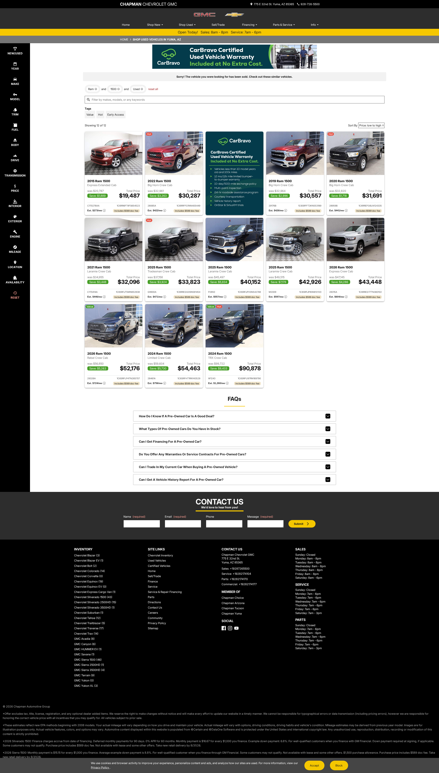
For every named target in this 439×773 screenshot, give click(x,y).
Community (155, 618)
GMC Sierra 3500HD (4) (89, 670)
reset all (153, 89)
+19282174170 (239, 579)
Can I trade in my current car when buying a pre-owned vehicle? (188, 467)
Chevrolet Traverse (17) (89, 628)
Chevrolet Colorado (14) (89, 571)
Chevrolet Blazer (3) (87, 555)
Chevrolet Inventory (160, 555)
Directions (154, 602)
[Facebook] (224, 628)
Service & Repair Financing (165, 592)
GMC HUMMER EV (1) (88, 649)
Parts (151, 597)
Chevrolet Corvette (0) (88, 576)
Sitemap (153, 628)
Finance (153, 581)
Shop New (153, 24)
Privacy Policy (157, 623)
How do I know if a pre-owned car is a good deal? (176, 416)
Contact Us (155, 607)
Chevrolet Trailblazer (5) (89, 623)
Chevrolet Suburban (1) (88, 612)
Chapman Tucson (233, 608)
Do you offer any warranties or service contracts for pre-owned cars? (192, 454)
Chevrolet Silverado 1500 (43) (93, 597)
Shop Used (186, 24)
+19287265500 (240, 568)
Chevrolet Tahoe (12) (87, 618)
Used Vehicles (157, 560)
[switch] (90, 114)
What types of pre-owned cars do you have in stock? (180, 429)
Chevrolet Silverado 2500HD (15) (95, 602)
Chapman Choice (233, 597)
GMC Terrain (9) (84, 675)
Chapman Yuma (232, 613)
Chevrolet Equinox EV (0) (90, 586)
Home (126, 24)
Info (313, 24)
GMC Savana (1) (84, 654)
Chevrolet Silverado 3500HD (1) (94, 607)
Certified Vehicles (159, 566)
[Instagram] (230, 628)
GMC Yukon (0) (84, 680)
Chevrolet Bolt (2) (85, 566)
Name (134, 516)
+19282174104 (242, 573)
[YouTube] (236, 628)
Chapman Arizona (233, 603)
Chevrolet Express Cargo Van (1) (95, 592)
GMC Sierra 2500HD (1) (89, 664)
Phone (210, 516)
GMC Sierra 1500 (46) (88, 659)
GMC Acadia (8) (84, 638)
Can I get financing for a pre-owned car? (170, 441)
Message (260, 516)
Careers (153, 612)
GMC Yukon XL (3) (86, 685)
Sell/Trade (218, 24)
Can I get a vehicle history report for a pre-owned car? (181, 479)
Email (175, 516)
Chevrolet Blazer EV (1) (88, 560)
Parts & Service (282, 24)
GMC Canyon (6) (85, 644)
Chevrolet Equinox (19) (88, 581)
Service (152, 586)
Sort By (352, 125)
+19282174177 (248, 584)
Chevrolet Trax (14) (86, 633)
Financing (248, 24)
